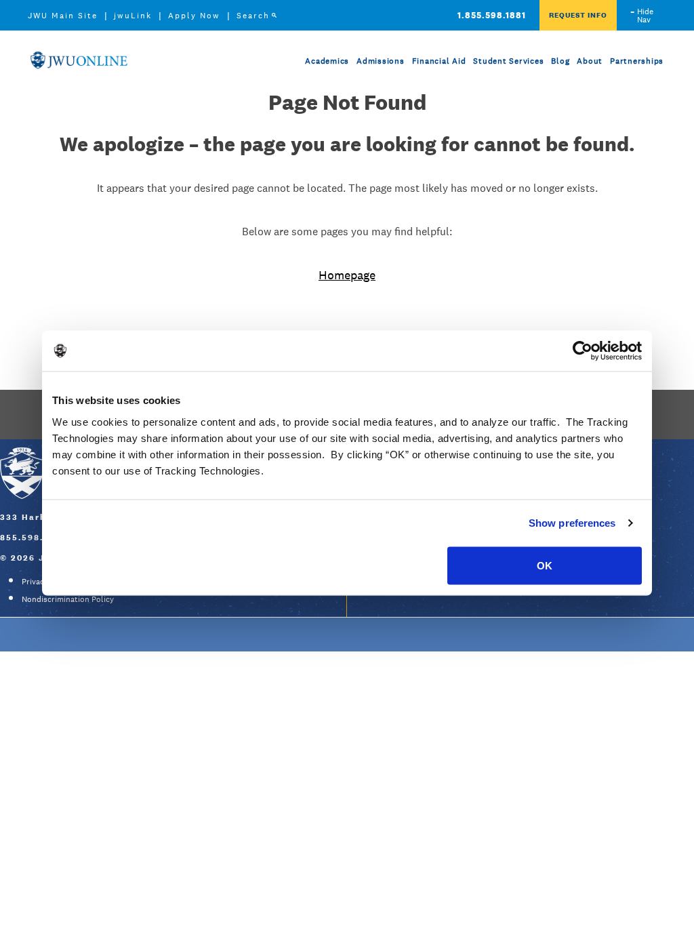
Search (253, 15)
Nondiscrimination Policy (68, 599)
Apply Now (194, 15)
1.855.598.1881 (491, 15)
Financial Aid (439, 61)
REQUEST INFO (578, 15)
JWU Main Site (63, 15)
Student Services (508, 61)
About (590, 61)
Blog (560, 61)
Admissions (380, 61)
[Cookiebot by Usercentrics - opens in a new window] (582, 351)
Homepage (347, 275)
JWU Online (78, 60)
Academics (327, 61)
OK (544, 565)
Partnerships (637, 61)
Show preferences (572, 523)
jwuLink (133, 15)
